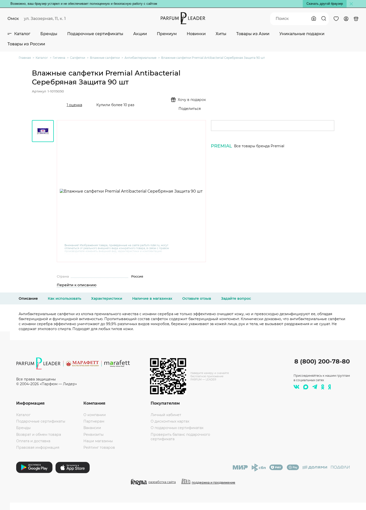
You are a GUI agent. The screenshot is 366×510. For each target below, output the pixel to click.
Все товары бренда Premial (259, 146)
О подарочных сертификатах (177, 428)
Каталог (22, 33)
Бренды (48, 33)
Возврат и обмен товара (38, 434)
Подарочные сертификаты (95, 33)
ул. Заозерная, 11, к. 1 (45, 18)
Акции (140, 33)
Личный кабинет (166, 415)
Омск (13, 18)
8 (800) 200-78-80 (322, 361)
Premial (221, 146)
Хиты (221, 33)
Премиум (167, 33)
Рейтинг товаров (99, 447)
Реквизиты (93, 434)
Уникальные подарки (301, 33)
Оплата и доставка (33, 441)
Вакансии (92, 428)
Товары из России (26, 44)
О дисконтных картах (170, 421)
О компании (94, 415)
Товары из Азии (252, 33)
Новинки (196, 33)
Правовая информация (37, 447)
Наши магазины (98, 441)
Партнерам (93, 421)
